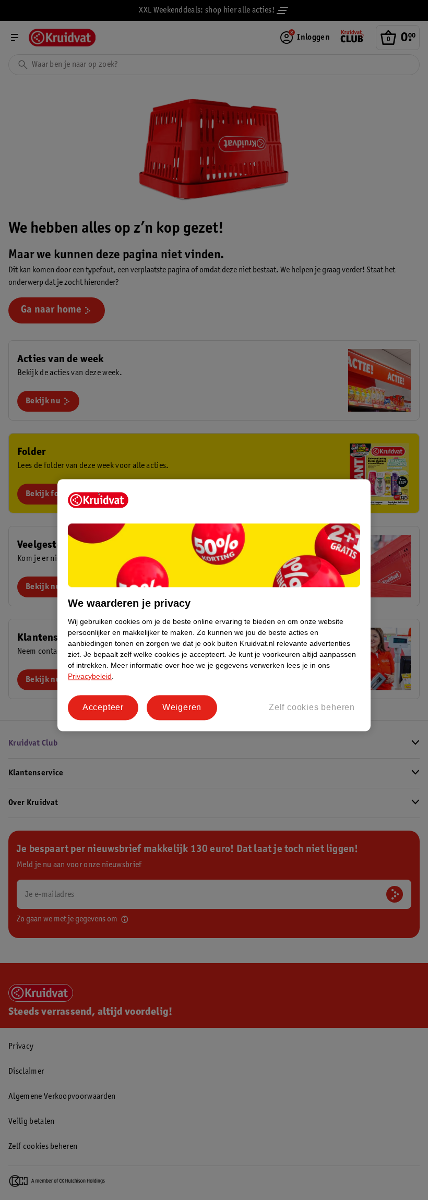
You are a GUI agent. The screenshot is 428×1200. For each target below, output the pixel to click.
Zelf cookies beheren (312, 707)
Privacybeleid (90, 676)
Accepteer (103, 707)
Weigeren (181, 707)
